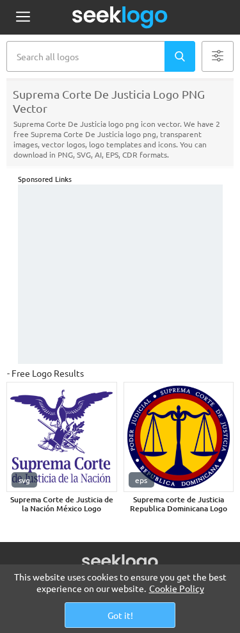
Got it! (120, 615)
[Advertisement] (120, 274)
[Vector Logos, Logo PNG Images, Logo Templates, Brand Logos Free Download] (120, 17)
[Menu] (23, 17)
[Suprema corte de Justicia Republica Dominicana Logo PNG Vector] (179, 437)
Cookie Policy (176, 588)
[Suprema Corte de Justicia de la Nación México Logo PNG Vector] (61, 437)
